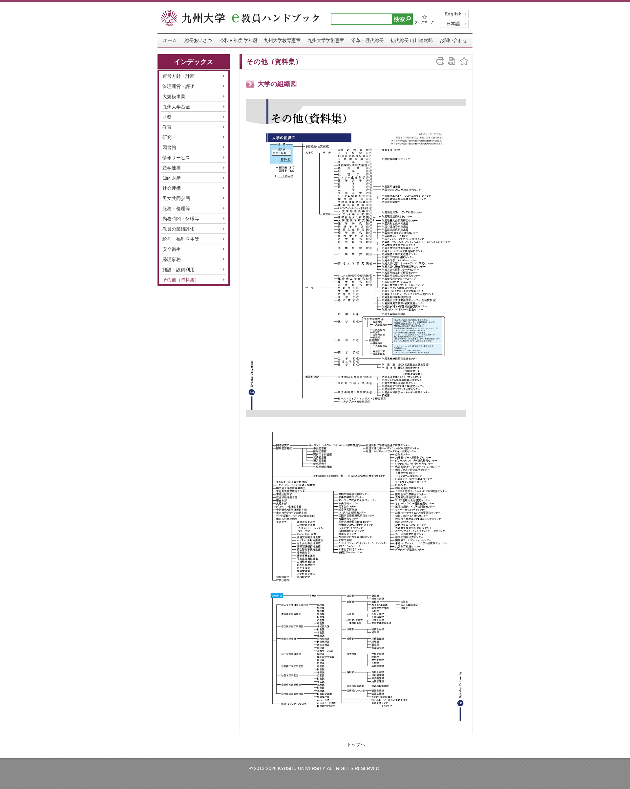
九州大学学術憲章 (325, 40)
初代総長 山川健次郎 (411, 40)
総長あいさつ (198, 40)
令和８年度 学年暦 (239, 40)
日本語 (453, 23)
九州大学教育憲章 (282, 40)
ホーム (170, 40)
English (453, 13)
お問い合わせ (453, 40)
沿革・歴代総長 (367, 40)
